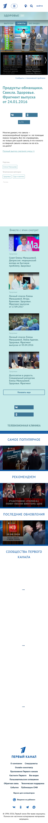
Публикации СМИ (29, 787)
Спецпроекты (31, 763)
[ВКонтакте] (16, 115)
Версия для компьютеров (24, 793)
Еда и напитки (19, 176)
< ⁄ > (21, 122)
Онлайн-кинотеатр (24, 767)
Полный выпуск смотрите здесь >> (19, 151)
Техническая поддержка (32, 783)
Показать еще (24, 392)
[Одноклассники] (32, 115)
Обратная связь (11, 783)
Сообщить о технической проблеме (30, 78)
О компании (16, 763)
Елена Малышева (10, 167)
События (14, 787)
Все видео (34, 775)
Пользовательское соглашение (24, 779)
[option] (12, 63)
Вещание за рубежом (26, 799)
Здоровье (7, 176)
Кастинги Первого (18, 775)
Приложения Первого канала (24, 771)
